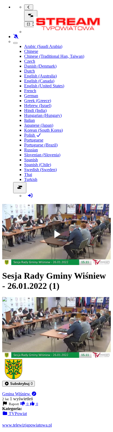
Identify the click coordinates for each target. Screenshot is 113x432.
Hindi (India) (35, 110)
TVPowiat (17, 413)
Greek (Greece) (37, 100)
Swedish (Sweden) (40, 169)
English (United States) (44, 85)
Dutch (29, 71)
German (31, 95)
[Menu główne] (30, 15)
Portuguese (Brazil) (41, 145)
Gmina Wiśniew (16, 393)
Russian (31, 150)
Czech (29, 61)
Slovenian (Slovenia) (42, 154)
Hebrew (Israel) (37, 105)
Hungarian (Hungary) (43, 115)
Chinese (31, 51)
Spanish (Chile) (37, 164)
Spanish (31, 159)
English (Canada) (39, 81)
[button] (18, 384)
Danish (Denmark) (40, 66)
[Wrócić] (28, 7)
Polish (30, 135)
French (30, 90)
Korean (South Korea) (43, 130)
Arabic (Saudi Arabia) (43, 46)
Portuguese (33, 140)
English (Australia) (40, 76)
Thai (28, 174)
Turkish (30, 179)
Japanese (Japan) (38, 125)
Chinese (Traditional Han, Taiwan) (54, 56)
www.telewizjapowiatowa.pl (27, 425)
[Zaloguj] (30, 196)
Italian (29, 120)
